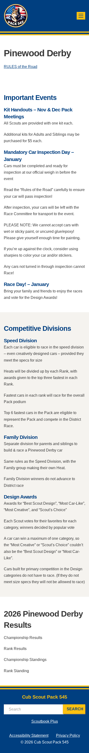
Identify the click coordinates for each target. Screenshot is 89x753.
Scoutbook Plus (44, 721)
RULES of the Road (20, 67)
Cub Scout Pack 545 (44, 697)
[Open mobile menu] (81, 16)
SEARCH (75, 709)
